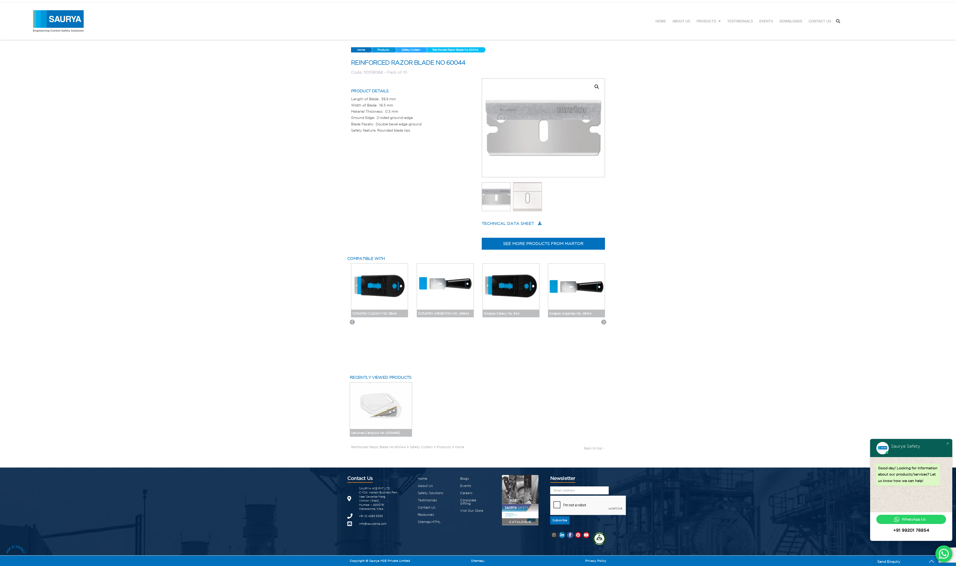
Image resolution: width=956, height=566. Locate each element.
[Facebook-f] (570, 535)
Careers (466, 493)
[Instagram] (554, 535)
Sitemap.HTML (429, 522)
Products (706, 21)
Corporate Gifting (468, 501)
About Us (681, 21)
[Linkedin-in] (562, 535)
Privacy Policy (595, 560)
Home (661, 21)
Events (766, 21)
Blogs (464, 478)
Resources (426, 515)
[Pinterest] (578, 535)
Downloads (790, 21)
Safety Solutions (430, 493)
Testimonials (740, 21)
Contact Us (820, 21)
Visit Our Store (471, 511)
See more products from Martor (543, 243)
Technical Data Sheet (508, 223)
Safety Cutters (411, 49)
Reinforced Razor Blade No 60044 (455, 49)
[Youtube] (586, 535)
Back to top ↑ (594, 448)
